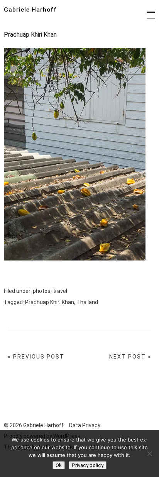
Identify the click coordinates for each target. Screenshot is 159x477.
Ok (59, 465)
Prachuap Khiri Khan (49, 302)
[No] (149, 453)
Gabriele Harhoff (30, 9)
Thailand (87, 302)
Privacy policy (87, 465)
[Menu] (147, 11)
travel (60, 291)
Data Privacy (84, 425)
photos (42, 291)
